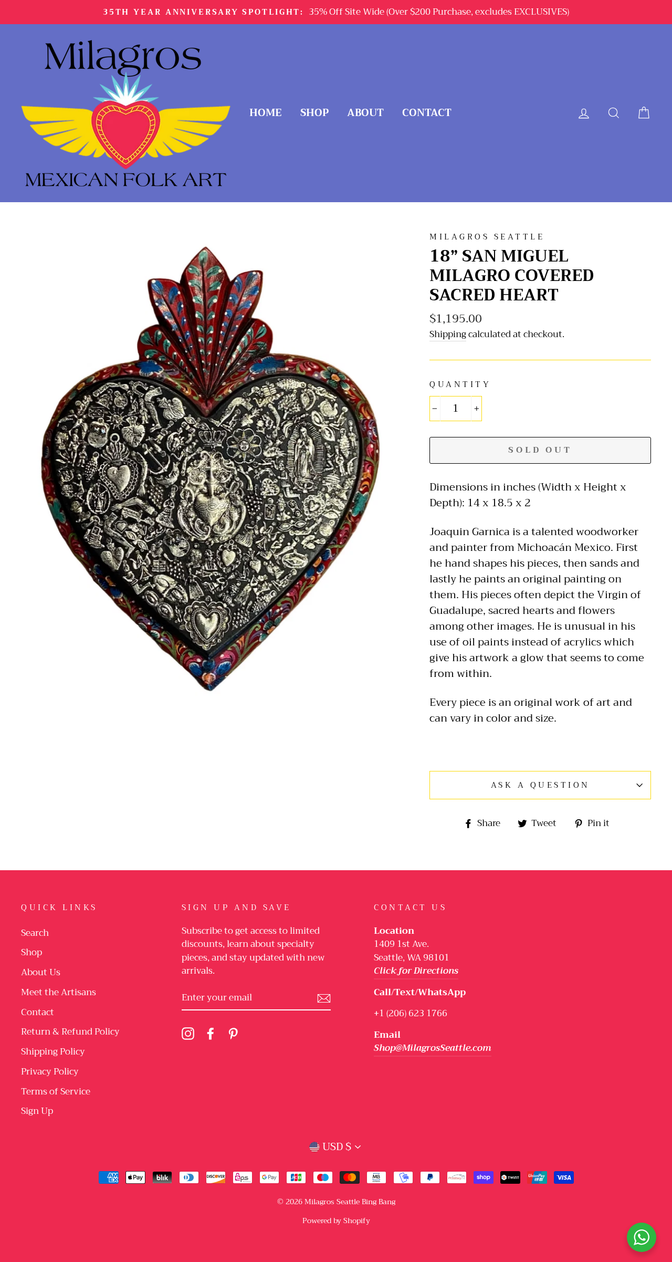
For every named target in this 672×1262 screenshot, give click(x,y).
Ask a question (540, 785)
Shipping (447, 335)
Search (35, 933)
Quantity (460, 385)
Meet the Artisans (58, 992)
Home (265, 112)
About (365, 112)
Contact (427, 112)
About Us (40, 972)
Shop (314, 112)
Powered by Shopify (336, 1220)
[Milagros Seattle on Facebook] (210, 1033)
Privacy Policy (50, 1071)
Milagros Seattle (486, 237)
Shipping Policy (53, 1051)
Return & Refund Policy (70, 1031)
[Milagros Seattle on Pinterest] (233, 1033)
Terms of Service (55, 1091)
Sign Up (37, 1111)
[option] (336, 12)
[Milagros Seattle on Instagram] (188, 1033)
